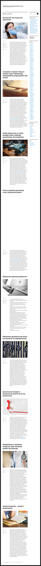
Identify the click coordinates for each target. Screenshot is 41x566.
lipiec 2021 (31, 87)
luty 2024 (31, 66)
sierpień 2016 (32, 119)
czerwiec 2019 (32, 101)
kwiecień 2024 (32, 64)
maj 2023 (31, 71)
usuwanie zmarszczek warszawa (5, 46)
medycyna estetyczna (5, 300)
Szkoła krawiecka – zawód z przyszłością (13, 507)
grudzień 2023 (32, 68)
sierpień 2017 (31, 111)
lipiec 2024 (31, 62)
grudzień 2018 (32, 103)
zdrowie (3, 418)
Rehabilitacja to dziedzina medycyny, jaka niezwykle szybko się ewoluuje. (12, 446)
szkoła (6, 531)
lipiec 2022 (31, 77)
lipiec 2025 (31, 52)
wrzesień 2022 (32, 75)
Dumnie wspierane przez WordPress (17, 562)
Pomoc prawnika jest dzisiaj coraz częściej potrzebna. (13, 191)
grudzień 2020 (32, 93)
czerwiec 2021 (32, 88)
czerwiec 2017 (32, 113)
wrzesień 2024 (32, 60)
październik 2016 (32, 117)
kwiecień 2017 (32, 115)
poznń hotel (4, 101)
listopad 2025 (32, 50)
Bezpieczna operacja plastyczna (15, 276)
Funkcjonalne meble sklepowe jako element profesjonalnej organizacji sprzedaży (34, 20)
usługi (31, 135)
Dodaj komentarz (5, 49)
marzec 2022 (31, 80)
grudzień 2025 (32, 49)
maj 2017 (31, 114)
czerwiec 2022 (32, 78)
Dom (30, 127)
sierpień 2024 (32, 61)
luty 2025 (31, 56)
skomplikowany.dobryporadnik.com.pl (13, 6)
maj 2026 (31, 45)
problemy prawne (5, 253)
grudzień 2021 (32, 83)
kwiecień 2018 (32, 107)
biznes (3, 159)
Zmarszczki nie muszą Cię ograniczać (12, 19)
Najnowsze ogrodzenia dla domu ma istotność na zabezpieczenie (15, 337)
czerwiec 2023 (32, 70)
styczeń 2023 (31, 73)
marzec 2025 (31, 55)
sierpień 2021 (31, 86)
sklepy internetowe (32, 132)
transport (31, 133)
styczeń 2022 (31, 82)
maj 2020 (31, 96)
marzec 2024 (31, 65)
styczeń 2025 (31, 57)
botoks (3, 43)
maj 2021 (31, 89)
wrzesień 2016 (32, 118)
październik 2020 (32, 94)
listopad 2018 (31, 104)
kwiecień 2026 (32, 46)
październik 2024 (32, 59)
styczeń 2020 (31, 98)
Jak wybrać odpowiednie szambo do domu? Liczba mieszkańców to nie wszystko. (34, 23)
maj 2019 (31, 102)
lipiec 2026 (31, 44)
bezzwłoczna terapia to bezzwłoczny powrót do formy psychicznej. (14, 394)
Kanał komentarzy (32, 144)
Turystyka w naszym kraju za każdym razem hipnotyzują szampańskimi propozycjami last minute (15, 75)
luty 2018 (31, 109)
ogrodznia (5, 362)
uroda (31, 134)
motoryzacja (31, 129)
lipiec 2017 (31, 112)
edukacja (4, 530)
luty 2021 (31, 91)
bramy (3, 362)
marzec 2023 (31, 72)
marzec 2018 (31, 108)
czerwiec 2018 (32, 106)
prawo (7, 252)
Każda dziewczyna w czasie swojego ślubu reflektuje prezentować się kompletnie (13, 135)
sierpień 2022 (32, 76)
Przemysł (31, 130)
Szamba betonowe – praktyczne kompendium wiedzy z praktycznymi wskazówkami (34, 32)
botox (5, 43)
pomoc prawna (4, 252)
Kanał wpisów (32, 143)
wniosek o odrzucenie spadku (15, 259)
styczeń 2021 (31, 92)
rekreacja (4, 100)
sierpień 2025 (32, 51)
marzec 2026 (31, 47)
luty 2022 (31, 81)
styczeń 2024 (31, 67)
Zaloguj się (31, 142)
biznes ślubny (4, 160)
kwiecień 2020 (32, 97)
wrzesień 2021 (32, 85)
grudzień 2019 (32, 99)
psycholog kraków (22, 438)
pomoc (3, 419)
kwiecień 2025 (32, 54)
